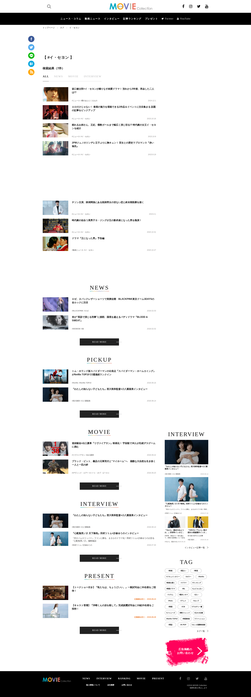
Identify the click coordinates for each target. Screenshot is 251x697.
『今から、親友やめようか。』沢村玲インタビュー (174, 531)
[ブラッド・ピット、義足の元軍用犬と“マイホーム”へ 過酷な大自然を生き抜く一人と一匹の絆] (55, 467)
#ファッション (200, 619)
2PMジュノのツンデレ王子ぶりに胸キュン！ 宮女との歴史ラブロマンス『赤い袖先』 (113, 144)
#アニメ (183, 601)
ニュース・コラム (70, 18)
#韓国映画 (186, 619)
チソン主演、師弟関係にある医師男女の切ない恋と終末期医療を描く (108, 202)
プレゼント (151, 18)
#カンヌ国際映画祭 (198, 625)
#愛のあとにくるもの (89, 101)
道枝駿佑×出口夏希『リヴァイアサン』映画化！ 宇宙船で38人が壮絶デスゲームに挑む (113, 445)
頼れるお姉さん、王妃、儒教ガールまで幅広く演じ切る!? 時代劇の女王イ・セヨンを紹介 (114, 127)
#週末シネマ (183, 594)
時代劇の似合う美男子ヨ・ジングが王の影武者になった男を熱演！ (107, 220)
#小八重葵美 (85, 401)
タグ (62, 28)
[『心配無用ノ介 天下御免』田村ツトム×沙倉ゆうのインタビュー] (55, 539)
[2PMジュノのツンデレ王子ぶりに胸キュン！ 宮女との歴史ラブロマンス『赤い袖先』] (55, 148)
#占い (196, 594)
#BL (183, 589)
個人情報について (93, 685)
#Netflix (75, 383)
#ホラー (188, 576)
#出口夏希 (90, 455)
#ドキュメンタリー (173, 576)
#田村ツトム (77, 545)
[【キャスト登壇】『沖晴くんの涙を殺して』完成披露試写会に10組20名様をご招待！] (55, 611)
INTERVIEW (104, 678)
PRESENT (158, 678)
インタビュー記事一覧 (194, 547)
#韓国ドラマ (170, 589)
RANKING (124, 678)
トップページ (49, 28)
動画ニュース (93, 18)
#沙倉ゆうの (87, 545)
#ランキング (196, 583)
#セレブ (196, 601)
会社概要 (110, 685)
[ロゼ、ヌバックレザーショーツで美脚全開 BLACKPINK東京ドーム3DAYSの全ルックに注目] (55, 304)
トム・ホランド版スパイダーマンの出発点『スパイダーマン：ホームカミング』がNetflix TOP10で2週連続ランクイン (114, 373)
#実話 (170, 625)
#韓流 (196, 571)
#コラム (170, 594)
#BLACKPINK (77, 311)
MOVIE (141, 678)
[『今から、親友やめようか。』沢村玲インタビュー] (175, 522)
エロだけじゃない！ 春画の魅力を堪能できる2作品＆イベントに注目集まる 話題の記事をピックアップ (114, 109)
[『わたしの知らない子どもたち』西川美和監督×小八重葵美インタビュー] (55, 394)
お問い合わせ (127, 685)
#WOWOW (76, 329)
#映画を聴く (170, 583)
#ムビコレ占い (197, 589)
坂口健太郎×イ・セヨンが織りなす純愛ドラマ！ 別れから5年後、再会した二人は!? (113, 91)
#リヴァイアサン (78, 455)
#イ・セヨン (85, 119)
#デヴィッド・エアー (80, 473)
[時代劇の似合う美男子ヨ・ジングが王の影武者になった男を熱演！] (55, 226)
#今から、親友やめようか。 (174, 541)
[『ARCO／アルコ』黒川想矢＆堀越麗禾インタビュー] (198, 522)
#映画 (170, 571)
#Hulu (170, 601)
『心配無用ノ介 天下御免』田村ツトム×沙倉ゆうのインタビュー (105, 533)
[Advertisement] (99, 41)
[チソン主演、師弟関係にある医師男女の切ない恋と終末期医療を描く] (55, 208)
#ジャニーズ (170, 613)
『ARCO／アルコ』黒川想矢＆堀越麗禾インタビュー (197, 531)
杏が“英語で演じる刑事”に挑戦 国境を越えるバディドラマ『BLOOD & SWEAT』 (110, 319)
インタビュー (112, 18)
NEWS (86, 678)
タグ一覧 (201, 631)
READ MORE (99, 342)
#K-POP (183, 625)
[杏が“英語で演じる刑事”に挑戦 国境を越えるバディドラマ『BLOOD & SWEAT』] (55, 322)
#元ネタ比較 (198, 613)
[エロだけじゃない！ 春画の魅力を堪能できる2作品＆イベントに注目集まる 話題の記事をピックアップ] (55, 112)
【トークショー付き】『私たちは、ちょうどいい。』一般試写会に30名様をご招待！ (114, 589)
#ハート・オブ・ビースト (99, 473)
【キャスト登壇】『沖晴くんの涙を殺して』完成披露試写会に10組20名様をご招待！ (113, 607)
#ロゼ (86, 311)
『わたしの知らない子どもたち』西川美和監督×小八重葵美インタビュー (110, 389)
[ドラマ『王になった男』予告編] (55, 244)
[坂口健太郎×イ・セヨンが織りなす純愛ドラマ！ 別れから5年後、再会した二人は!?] (55, 94)
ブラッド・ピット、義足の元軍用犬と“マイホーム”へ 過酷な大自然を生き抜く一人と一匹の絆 (114, 463)
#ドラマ (184, 583)
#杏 (82, 329)
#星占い (183, 571)
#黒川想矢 (191, 539)
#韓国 (170, 607)
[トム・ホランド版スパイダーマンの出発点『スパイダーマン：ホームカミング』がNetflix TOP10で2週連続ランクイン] (55, 376)
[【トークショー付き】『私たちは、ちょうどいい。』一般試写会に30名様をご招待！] (55, 593)
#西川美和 (76, 401)
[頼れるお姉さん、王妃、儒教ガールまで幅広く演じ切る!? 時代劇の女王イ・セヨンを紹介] (55, 130)
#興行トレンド (184, 613)
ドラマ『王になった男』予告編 (88, 238)
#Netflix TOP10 (85, 383)
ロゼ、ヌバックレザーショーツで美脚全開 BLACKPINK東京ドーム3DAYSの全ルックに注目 (113, 301)
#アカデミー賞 (197, 607)
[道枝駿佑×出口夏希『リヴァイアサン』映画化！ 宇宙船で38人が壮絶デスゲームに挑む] (55, 449)
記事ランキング (132, 18)
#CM (183, 607)
